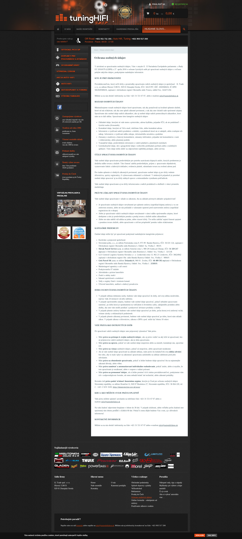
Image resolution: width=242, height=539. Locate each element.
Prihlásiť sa (158, 4)
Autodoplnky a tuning (74, 90)
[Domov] (82, 19)
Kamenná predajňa (127, 29)
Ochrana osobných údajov (141, 497)
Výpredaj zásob (66, 71)
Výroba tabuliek (70, 96)
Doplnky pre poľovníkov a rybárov (74, 57)
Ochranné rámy (70, 65)
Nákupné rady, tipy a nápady (170, 483)
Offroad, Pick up (70, 49)
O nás (67, 29)
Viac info (212, 535)
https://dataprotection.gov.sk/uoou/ (126, 387)
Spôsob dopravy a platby (141, 486)
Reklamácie (135, 491)
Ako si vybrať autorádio (168, 494)
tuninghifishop (59, 107)
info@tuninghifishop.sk (169, 96)
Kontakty (104, 29)
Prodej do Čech (137, 494)
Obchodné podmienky (140, 483)
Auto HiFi (66, 84)
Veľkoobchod (136, 488)
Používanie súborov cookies (142, 506)
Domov (96, 50)
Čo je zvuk (163, 491)
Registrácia (181, 4)
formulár (79, 525)
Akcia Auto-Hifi (65, 77)
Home (57, 29)
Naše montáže (84, 29)
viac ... (162, 497)
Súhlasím (200, 535)
